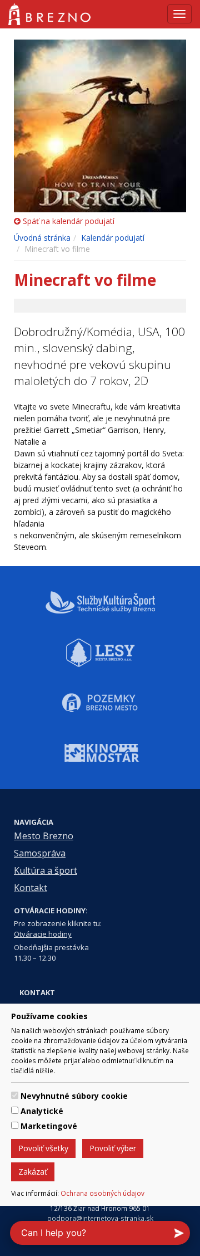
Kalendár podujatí (112, 237)
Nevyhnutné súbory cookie (74, 1096)
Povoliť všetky (43, 1148)
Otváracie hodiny (43, 934)
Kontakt (30, 888)
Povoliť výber (112, 1148)
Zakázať (32, 1171)
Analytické (42, 1111)
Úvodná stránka (42, 237)
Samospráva (40, 853)
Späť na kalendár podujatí (67, 221)
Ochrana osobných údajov (102, 1193)
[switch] (14, 1095)
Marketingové (49, 1126)
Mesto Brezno (43, 836)
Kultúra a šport (45, 870)
